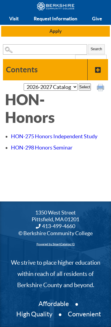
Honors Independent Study (54, 136)
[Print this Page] (101, 88)
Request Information (55, 18)
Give (97, 18)
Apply (55, 31)
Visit (14, 18)
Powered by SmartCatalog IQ (55, 244)
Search (96, 49)
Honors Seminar (42, 147)
